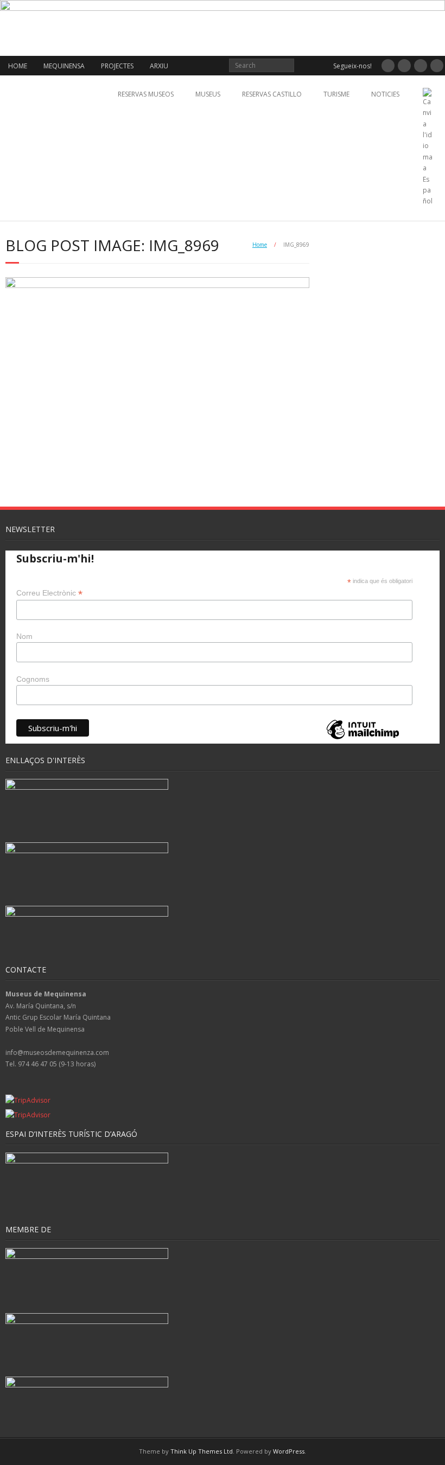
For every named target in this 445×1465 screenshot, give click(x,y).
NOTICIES (385, 94)
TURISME (336, 94)
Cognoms (32, 679)
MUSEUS (207, 94)
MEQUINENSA (64, 66)
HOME (17, 66)
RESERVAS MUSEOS (146, 94)
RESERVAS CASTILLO (272, 94)
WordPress (288, 1451)
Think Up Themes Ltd (201, 1451)
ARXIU (159, 66)
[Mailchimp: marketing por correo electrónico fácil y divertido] (362, 738)
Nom (24, 636)
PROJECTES (117, 66)
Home (259, 244)
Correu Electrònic (49, 593)
